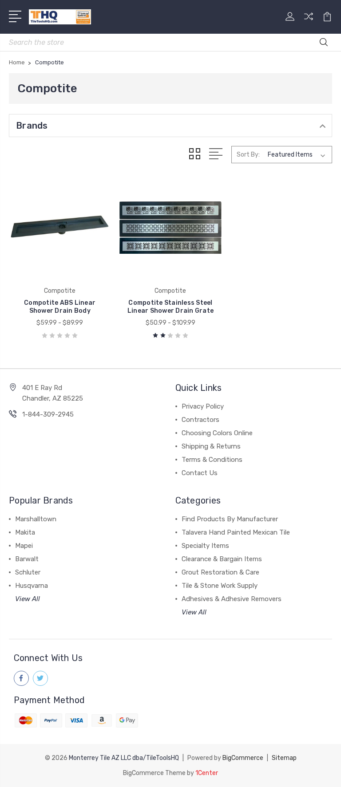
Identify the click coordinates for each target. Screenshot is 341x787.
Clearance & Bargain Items (222, 559)
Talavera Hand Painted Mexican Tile (236, 532)
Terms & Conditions (212, 460)
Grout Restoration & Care (220, 572)
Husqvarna (31, 586)
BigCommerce (242, 758)
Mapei (24, 546)
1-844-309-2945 (48, 414)
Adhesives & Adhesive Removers (232, 599)
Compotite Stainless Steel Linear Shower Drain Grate (170, 307)
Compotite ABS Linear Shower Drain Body (59, 307)
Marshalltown (35, 519)
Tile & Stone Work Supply (220, 586)
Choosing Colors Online (217, 433)
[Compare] (308, 22)
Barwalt (27, 559)
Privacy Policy (203, 406)
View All (27, 599)
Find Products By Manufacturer (230, 519)
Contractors (200, 420)
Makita (25, 532)
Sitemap (284, 758)
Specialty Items (205, 546)
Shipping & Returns (211, 446)
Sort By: (248, 154)
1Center (206, 773)
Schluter (27, 572)
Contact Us (200, 473)
